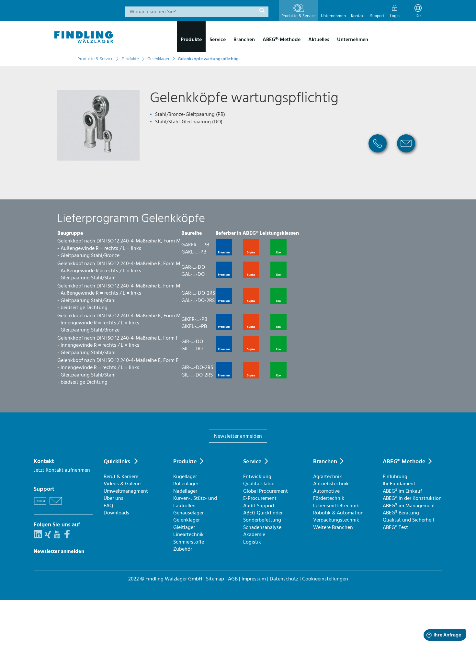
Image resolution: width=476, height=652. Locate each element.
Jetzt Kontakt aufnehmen (62, 470)
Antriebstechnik (331, 483)
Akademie (254, 534)
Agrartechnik (327, 476)
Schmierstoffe (188, 542)
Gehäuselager (188, 513)
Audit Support (259, 505)
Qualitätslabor (259, 483)
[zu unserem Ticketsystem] (40, 505)
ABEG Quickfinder (263, 513)
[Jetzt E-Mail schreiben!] (406, 155)
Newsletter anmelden (238, 436)
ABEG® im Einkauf (402, 491)
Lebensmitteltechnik (336, 505)
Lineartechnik (188, 534)
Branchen (325, 461)
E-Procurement (260, 498)
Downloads (116, 513)
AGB (233, 579)
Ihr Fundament (399, 483)
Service (252, 461)
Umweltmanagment (126, 491)
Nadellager (185, 491)
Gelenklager (186, 520)
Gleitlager (184, 527)
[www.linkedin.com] (38, 537)
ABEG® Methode (404, 461)
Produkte (185, 461)
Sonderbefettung (262, 520)
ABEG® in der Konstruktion (412, 498)
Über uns (113, 498)
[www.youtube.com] (57, 537)
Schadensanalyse (262, 527)
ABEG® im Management (409, 505)
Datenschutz (284, 579)
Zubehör (182, 549)
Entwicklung (257, 476)
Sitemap (215, 579)
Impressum (254, 579)
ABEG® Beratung (401, 513)
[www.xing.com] (48, 537)
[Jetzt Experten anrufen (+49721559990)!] (378, 155)
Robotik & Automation (338, 513)
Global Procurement (265, 491)
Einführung (395, 476)
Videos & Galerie (122, 483)
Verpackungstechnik (336, 520)
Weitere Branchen (333, 527)
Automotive (326, 491)
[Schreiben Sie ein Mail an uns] (55, 505)
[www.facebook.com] (67, 537)
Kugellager (185, 476)
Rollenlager (185, 483)
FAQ (108, 505)
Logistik (252, 542)
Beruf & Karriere (121, 476)
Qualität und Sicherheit (409, 520)
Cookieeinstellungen (325, 579)
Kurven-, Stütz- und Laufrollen (195, 502)
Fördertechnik (328, 498)
